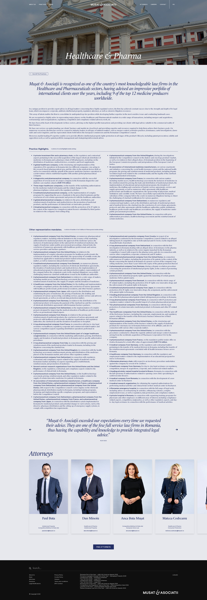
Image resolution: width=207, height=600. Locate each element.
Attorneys (143, 4)
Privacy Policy (58, 575)
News (51, 4)
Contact (163, 4)
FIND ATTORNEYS (103, 547)
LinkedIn (175, 575)
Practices (42, 4)
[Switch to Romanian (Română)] (174, 4)
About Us (32, 4)
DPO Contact (58, 583)
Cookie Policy (58, 577)
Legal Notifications (35, 583)
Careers (154, 4)
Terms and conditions (61, 581)
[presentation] (30, 429)
